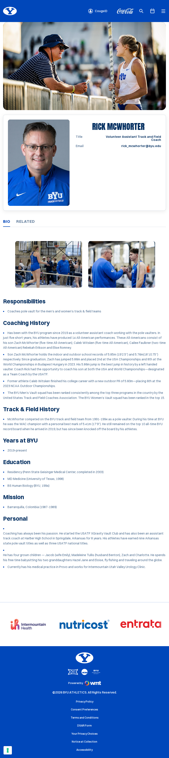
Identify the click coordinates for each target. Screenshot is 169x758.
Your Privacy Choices (85, 733)
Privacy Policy (84, 701)
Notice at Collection (84, 741)
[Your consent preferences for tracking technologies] (8, 750)
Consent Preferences (84, 709)
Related (25, 221)
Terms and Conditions (85, 717)
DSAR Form (84, 725)
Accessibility (84, 749)
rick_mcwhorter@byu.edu (141, 146)
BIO (6, 221)
